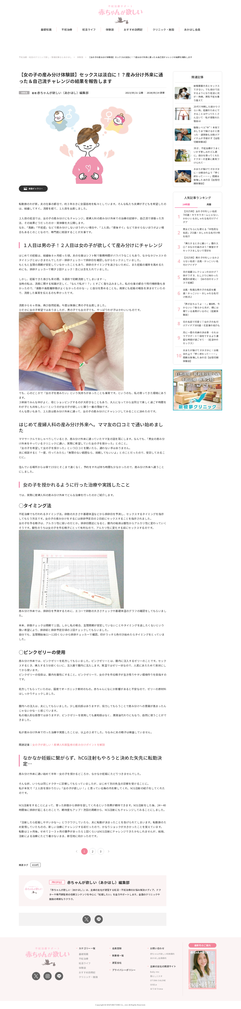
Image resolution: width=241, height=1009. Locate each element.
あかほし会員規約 (158, 958)
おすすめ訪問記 (133, 29)
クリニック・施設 (163, 29)
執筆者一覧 (118, 955)
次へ (108, 851)
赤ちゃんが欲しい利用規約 (162, 953)
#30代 (35, 865)
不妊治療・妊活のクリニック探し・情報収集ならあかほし (45, 57)
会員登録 (117, 948)
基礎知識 (46, 29)
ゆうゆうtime (156, 988)
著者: (60, 93)
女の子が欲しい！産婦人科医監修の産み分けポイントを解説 (68, 745)
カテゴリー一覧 (87, 948)
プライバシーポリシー (124, 970)
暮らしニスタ (156, 976)
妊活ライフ (89, 29)
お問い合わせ (157, 948)
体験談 (110, 29)
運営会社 (117, 963)
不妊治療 (66, 29)
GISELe (153, 984)
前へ (77, 851)
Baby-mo (154, 971)
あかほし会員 (192, 29)
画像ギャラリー (36, 188)
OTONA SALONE (158, 980)
